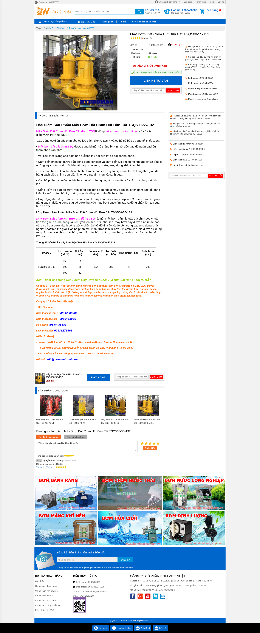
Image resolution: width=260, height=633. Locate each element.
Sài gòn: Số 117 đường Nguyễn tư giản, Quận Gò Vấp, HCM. (203, 58)
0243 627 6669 (210, 94)
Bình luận (147, 38)
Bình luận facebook (76, 437)
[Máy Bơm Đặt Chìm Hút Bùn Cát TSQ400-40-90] (115, 415)
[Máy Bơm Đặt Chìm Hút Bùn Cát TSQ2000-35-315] (148, 415)
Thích (49, 467)
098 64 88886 (207, 78)
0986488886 (94, 582)
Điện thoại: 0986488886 (48, 2)
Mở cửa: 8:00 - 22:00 (184, 11)
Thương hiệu (107, 21)
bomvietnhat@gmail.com (206, 99)
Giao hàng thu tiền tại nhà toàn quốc (157, 72)
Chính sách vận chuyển (46, 591)
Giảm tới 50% (152, 11)
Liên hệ (221, 2)
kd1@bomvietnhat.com (62, 359)
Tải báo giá (176, 44)
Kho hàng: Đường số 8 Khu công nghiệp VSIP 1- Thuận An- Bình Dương (203, 67)
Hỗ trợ (211, 2)
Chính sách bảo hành (45, 600)
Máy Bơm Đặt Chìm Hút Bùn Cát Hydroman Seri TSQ (70, 28)
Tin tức (123, 21)
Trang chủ (40, 28)
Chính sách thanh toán (46, 586)
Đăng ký (125, 560)
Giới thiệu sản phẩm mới (144, 21)
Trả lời (39, 467)
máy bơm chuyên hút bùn (122, 131)
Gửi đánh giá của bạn (49, 437)
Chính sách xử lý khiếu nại (47, 605)
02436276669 (97, 587)
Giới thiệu (188, 2)
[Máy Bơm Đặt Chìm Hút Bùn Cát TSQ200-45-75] (51, 415)
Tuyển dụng (200, 2)
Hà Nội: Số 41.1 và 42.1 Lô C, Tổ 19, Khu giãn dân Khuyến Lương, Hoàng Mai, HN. (204, 49)
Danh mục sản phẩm (54, 21)
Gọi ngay (102, 628)
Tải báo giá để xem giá (149, 65)
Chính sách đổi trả (44, 595)
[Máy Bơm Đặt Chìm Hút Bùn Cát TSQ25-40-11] (83, 415)
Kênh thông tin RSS (44, 610)
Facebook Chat (123, 628)
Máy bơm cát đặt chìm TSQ (56, 146)
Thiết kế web (131, 621)
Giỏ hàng (212, 10)
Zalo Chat (145, 628)
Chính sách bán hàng (167, 2)
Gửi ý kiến (150, 448)
